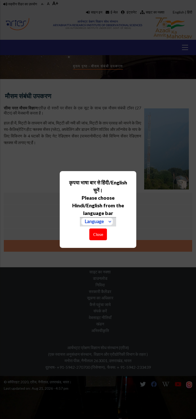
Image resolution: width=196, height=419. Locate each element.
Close (98, 234)
